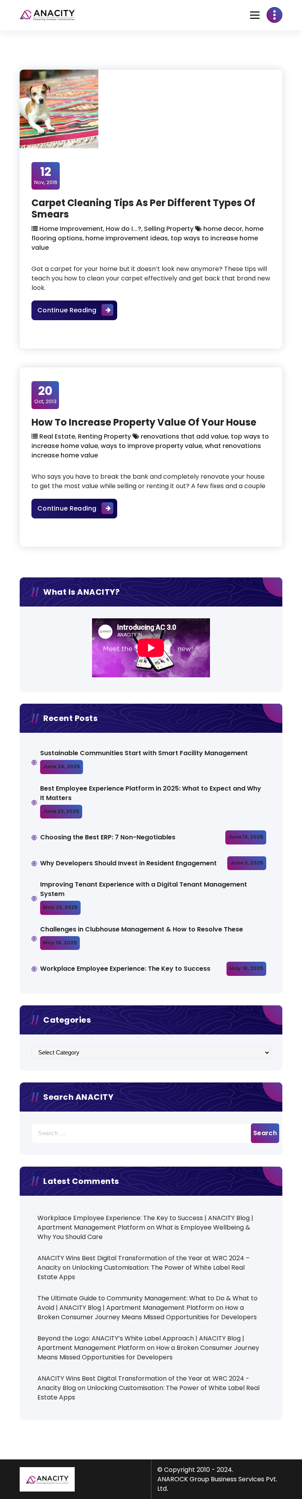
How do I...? (123, 228)
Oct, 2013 (45, 394)
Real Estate (57, 436)
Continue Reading (77, 310)
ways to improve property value (151, 445)
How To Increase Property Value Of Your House (143, 422)
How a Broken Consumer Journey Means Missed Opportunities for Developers (147, 1312)
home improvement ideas (126, 238)
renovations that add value (184, 436)
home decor (222, 228)
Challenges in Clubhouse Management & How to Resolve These (141, 929)
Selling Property (168, 228)
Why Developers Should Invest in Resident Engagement (129, 863)
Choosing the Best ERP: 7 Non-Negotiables (107, 837)
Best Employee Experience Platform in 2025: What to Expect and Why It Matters (150, 793)
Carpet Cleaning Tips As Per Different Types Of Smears (143, 208)
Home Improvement (71, 228)
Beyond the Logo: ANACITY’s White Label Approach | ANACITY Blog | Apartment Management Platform (140, 1343)
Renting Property (104, 436)
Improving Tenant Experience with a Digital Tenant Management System (143, 889)
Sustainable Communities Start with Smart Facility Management (144, 753)
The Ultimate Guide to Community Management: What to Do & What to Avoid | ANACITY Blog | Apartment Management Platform (147, 1303)
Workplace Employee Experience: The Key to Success (125, 968)
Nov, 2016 (45, 175)
